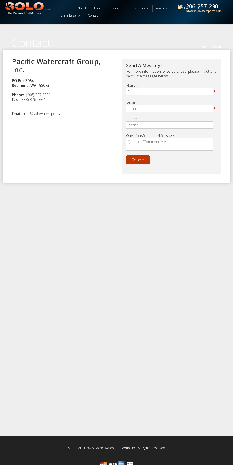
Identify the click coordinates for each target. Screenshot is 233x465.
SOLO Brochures (187, 8)
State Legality (70, 15)
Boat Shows (139, 8)
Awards (161, 8)
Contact (93, 15)
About (81, 8)
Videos (118, 8)
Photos (99, 8)
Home (64, 8)
